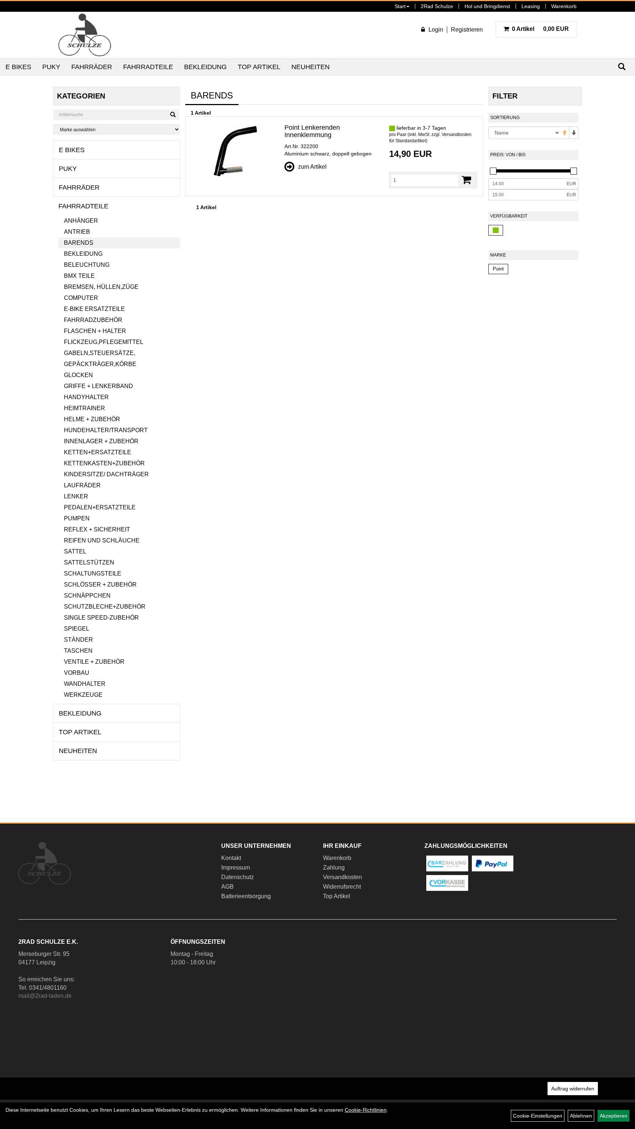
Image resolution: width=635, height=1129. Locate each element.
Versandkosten (342, 877)
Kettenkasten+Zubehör (104, 463)
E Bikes (18, 67)
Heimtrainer (84, 408)
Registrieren (467, 29)
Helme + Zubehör (92, 419)
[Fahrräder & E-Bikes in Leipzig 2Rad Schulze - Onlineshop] (84, 35)
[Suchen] (172, 115)
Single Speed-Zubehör (101, 617)
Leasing (530, 6)
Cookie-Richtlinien (366, 1110)
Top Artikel (259, 67)
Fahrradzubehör (93, 320)
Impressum (235, 867)
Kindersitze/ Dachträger (106, 474)
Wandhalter (84, 684)
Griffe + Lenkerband (98, 386)
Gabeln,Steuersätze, (99, 353)
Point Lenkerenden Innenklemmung (312, 131)
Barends (78, 243)
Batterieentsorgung (246, 896)
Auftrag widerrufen (572, 1089)
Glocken (78, 375)
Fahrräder (91, 67)
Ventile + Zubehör (94, 662)
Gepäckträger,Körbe (100, 364)
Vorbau (76, 673)
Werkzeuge (83, 695)
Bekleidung (205, 67)
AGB (227, 887)
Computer (81, 298)
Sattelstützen (89, 562)
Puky (51, 67)
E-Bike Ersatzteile (94, 309)
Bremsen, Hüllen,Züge (101, 287)
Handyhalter (86, 397)
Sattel (75, 551)
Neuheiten (310, 67)
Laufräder (82, 485)
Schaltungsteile (92, 573)
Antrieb (77, 232)
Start (400, 6)
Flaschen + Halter (95, 331)
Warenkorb (564, 6)
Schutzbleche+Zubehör (105, 606)
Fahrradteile (148, 67)
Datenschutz (237, 877)
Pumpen (77, 518)
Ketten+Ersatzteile (97, 452)
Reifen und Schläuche (102, 540)
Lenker (76, 496)
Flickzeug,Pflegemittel (103, 342)
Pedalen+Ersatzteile (100, 507)
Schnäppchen (87, 595)
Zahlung (334, 867)
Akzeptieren (613, 1116)
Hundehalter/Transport (106, 430)
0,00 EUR (540, 29)
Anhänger (81, 221)
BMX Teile (79, 276)
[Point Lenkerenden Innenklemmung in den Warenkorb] (466, 180)
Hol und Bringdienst (487, 6)
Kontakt (231, 858)
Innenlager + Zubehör (101, 441)
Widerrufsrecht (342, 887)
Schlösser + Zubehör (100, 584)
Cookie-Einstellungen (537, 1116)
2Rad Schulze (437, 6)
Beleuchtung (87, 265)
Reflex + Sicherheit (97, 529)
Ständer (78, 640)
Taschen (78, 651)
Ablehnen (581, 1116)
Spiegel (76, 629)
